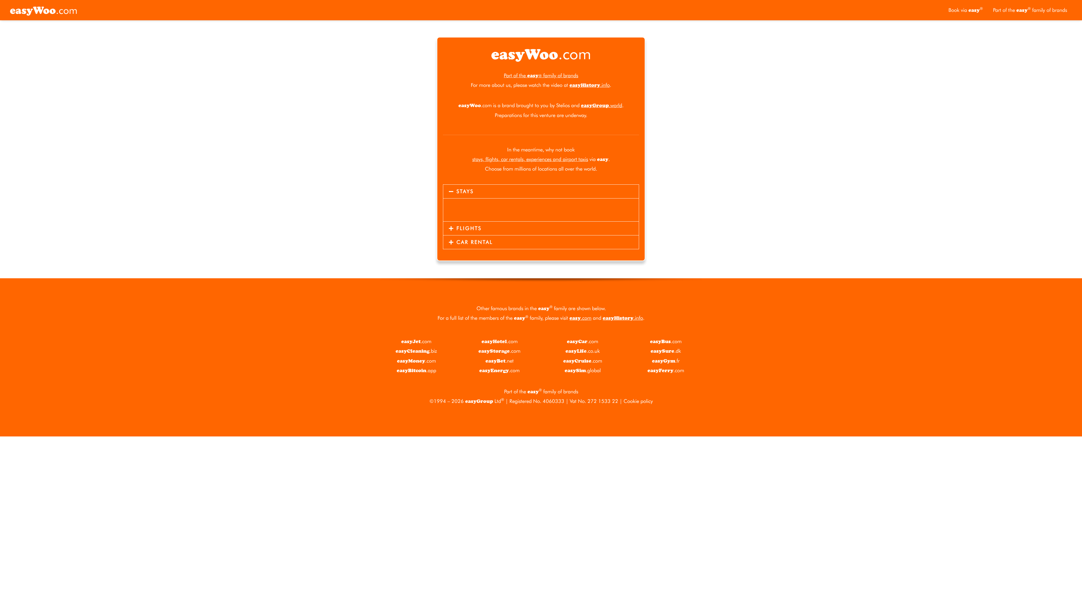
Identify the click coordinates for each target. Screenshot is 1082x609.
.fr (666, 361)
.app (416, 370)
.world (601, 105)
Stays (465, 191)
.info (589, 85)
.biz (416, 351)
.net (499, 361)
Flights (469, 228)
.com (580, 318)
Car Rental (474, 242)
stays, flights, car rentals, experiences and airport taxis (530, 159)
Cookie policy (638, 401)
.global (583, 370)
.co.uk (583, 351)
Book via (965, 9)
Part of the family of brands (1030, 9)
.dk (666, 351)
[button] (541, 191)
